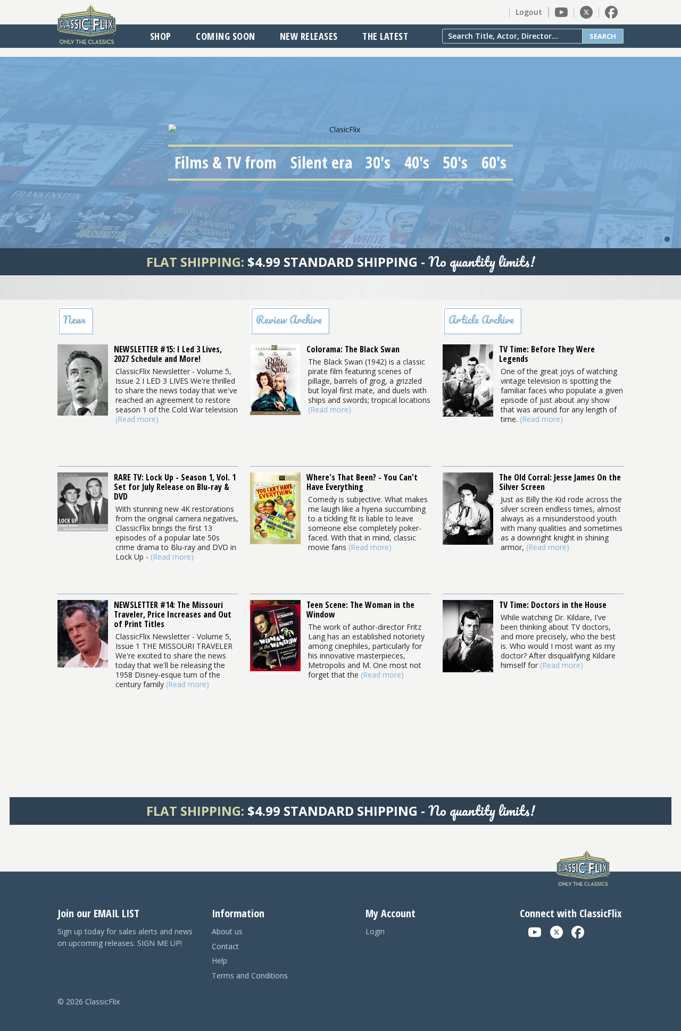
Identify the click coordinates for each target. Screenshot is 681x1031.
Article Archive (481, 319)
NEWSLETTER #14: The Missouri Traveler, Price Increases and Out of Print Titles (172, 614)
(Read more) (137, 419)
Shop (160, 36)
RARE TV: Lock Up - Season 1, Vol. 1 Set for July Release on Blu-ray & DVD (175, 486)
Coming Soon (225, 36)
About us (227, 931)
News (74, 319)
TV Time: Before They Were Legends (547, 354)
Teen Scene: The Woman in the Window (360, 609)
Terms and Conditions (250, 975)
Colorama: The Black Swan (353, 349)
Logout (529, 12)
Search (602, 36)
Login (375, 931)
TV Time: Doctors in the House (553, 605)
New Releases (309, 36)
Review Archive (289, 319)
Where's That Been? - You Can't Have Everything (362, 482)
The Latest (385, 36)
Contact (225, 946)
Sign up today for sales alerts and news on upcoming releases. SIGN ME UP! (125, 937)
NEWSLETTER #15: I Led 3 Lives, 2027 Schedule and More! (168, 354)
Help (219, 961)
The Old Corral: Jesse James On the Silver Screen (560, 482)
